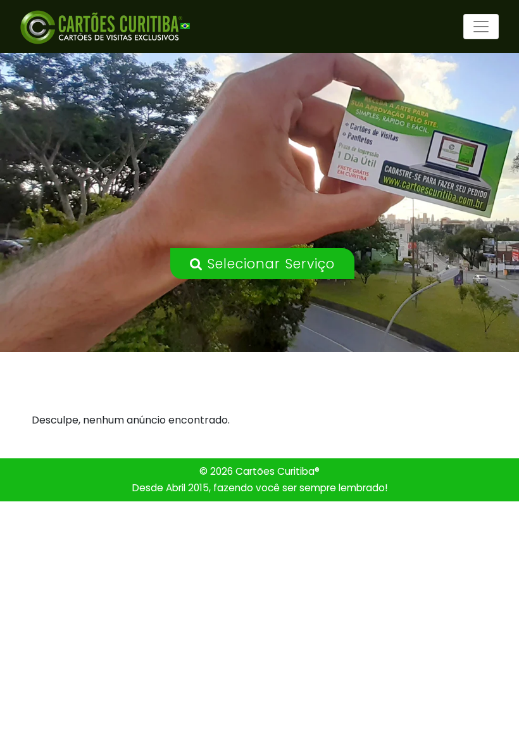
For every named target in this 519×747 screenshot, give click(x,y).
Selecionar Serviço (269, 263)
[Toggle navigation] (481, 26)
